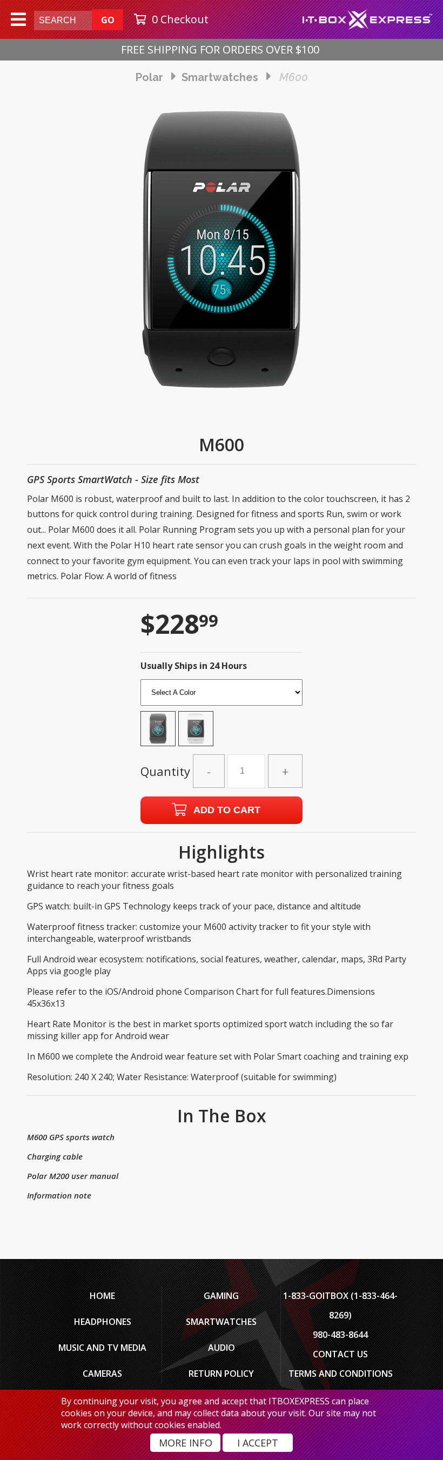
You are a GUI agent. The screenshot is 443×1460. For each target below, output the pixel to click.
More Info (185, 1442)
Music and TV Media (102, 1348)
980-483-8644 (340, 1335)
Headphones (102, 1322)
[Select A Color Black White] (221, 716)
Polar (149, 77)
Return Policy (221, 1373)
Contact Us (340, 1354)
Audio (221, 1348)
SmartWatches (221, 1322)
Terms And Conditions (340, 1373)
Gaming (221, 1296)
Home (102, 1296)
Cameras (102, 1373)
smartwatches (220, 77)
